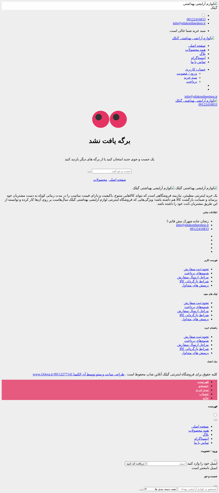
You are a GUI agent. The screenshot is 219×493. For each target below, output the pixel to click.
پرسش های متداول (195, 285)
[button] (195, 69)
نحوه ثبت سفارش (196, 269)
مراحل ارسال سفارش (193, 277)
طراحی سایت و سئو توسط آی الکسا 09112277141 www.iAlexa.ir (78, 374)
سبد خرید (190, 77)
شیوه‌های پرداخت (196, 273)
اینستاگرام (198, 58)
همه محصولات (195, 50)
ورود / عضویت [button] (187, 73)
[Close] (215, 420)
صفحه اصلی (197, 45)
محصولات (100, 180)
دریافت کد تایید (135, 463)
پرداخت (191, 81)
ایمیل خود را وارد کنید (202, 463)
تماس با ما (198, 62)
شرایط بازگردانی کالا (194, 281)
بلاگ (203, 54)
